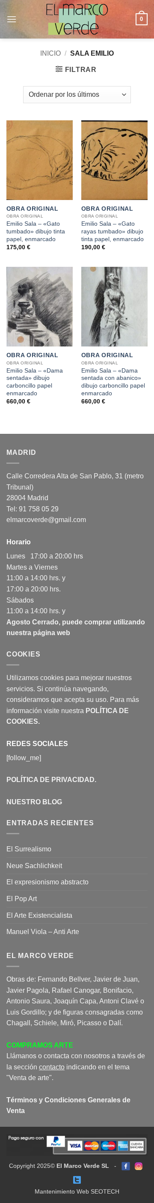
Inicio (50, 53)
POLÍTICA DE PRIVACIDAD (50, 779)
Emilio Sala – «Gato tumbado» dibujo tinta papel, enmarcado (35, 231)
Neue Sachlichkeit (34, 865)
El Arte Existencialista (39, 915)
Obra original (32, 209)
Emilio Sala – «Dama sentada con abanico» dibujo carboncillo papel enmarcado (113, 382)
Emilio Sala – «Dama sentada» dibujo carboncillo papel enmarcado (34, 382)
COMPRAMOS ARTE (39, 1045)
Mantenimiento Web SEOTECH (77, 1191)
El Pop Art (21, 898)
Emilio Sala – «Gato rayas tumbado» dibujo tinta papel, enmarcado (112, 231)
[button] (11, 19)
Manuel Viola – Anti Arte (42, 931)
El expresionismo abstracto (47, 882)
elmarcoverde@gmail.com (46, 519)
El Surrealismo (28, 849)
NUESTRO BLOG (34, 802)
